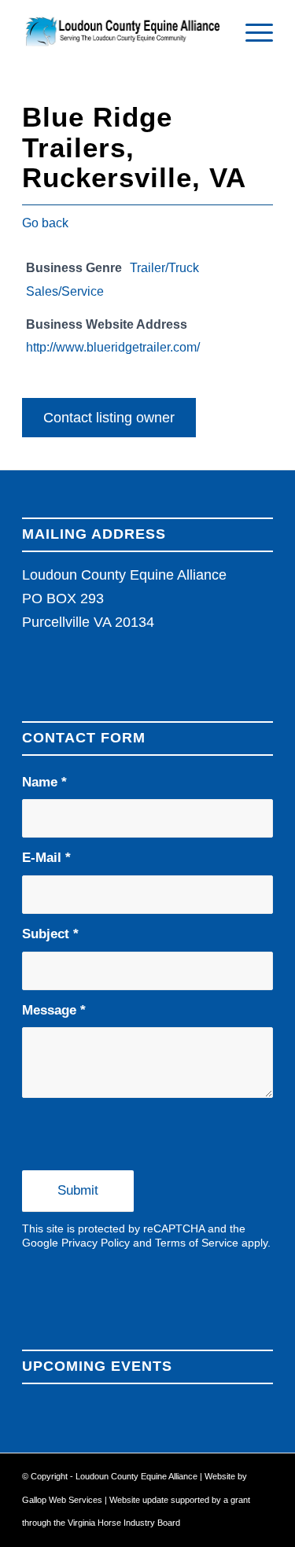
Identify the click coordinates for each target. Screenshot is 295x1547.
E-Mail (46, 857)
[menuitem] (251, 31)
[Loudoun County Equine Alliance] (122, 31)
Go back (45, 223)
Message (54, 1010)
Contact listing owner (109, 417)
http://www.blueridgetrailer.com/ (113, 347)
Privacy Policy (95, 1242)
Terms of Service (196, 1242)
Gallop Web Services (63, 1500)
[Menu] (251, 31)
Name (44, 782)
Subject (50, 933)
